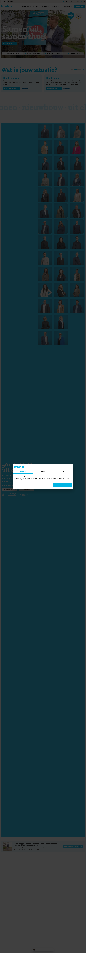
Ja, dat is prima (62, 485)
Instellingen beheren (42, 485)
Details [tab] (43, 471)
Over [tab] (63, 471)
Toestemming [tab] (23, 471)
